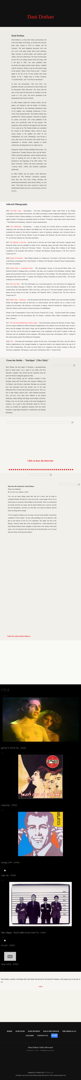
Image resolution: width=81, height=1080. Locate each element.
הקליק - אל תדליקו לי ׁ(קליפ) (13, 748)
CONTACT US (42, 1036)
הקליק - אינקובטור (9, 805)
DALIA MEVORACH (51, 1031)
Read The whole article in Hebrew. (19, 636)
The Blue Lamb (15, 211)
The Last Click (15, 284)
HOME (9, 1031)
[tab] (40, 726)
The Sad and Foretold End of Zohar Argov (23, 323)
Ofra (11, 341)
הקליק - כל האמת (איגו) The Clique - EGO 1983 (23, 932)
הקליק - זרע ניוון (8, 945)
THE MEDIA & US (69, 1031)
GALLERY (30, 1036)
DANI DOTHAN (34, 1031)
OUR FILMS (20, 1031)
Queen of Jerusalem (16, 258)
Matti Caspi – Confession (18, 300)
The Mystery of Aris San (18, 242)
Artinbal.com (49, 1072)
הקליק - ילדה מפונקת (10, 862)
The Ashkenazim (15, 226)
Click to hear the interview (40, 460)
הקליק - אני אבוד (8, 875)
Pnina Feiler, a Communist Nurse (21, 268)
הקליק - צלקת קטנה (9, 964)
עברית (54, 1036)
